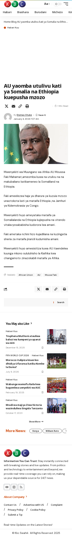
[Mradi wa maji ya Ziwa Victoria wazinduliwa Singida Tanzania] (56, 405)
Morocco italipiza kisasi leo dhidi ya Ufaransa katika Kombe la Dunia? (25, 363)
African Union (26, 275)
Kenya (35, 431)
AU (38, 275)
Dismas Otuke (24, 115)
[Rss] (21, 487)
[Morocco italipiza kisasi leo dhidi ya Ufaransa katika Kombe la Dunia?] (56, 361)
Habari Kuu (13, 28)
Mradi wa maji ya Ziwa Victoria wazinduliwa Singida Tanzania (24, 406)
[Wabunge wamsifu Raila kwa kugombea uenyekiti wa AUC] (56, 385)
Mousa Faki (51, 275)
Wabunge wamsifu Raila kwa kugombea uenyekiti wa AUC (23, 385)
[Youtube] (7, 487)
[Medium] (14, 487)
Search (60, 302)
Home (7, 21)
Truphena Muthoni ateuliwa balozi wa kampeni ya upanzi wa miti (23, 339)
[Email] (13, 106)
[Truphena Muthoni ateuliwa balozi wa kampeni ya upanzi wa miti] (56, 336)
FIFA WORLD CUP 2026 (17, 355)
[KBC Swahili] (15, 4)
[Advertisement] (36, 56)
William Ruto (52, 431)
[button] (39, 4)
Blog (14, 21)
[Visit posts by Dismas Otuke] (8, 117)
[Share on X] (6, 106)
